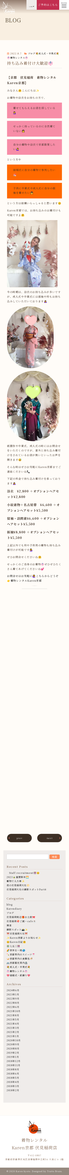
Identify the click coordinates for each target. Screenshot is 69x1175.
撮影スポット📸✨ (17, 929)
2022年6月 (13, 1007)
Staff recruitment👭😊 (23, 872)
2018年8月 (13, 1069)
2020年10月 (14, 1040)
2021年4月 (13, 1023)
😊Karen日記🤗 (16, 941)
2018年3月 (13, 1086)
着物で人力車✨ (16, 881)
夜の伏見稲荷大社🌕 (18, 885)
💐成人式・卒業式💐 (47, 53)
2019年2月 (13, 1052)
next (49, 838)
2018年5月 (13, 1077)
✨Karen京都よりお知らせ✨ (24, 937)
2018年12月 (14, 1061)
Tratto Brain (54, 1171)
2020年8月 (13, 1048)
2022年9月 (13, 998)
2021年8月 (13, 1015)
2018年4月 (13, 1081)
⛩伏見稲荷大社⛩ (17, 933)
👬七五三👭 (13, 946)
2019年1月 (13, 1056)
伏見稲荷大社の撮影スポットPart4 (26, 889)
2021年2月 (13, 1032)
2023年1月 (13, 994)
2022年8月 (13, 1002)
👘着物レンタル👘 (17, 57)
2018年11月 (13, 1065)
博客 (9, 925)
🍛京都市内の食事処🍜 (20, 958)
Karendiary (14, 908)
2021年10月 (14, 1011)
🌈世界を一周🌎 (16, 950)
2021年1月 (13, 1036)
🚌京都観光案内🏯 (17, 962)
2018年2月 (13, 1090)
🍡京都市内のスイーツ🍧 (21, 954)
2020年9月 (13, 1044)
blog (10, 904)
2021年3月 (13, 1027)
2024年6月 (13, 990)
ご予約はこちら (48, 5)
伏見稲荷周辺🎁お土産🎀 (21, 917)
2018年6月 (13, 1073)
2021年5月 (13, 1019)
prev (19, 838)
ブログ (31, 53)
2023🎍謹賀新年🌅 (18, 877)
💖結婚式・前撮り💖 (18, 975)
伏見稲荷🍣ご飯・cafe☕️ (21, 921)
